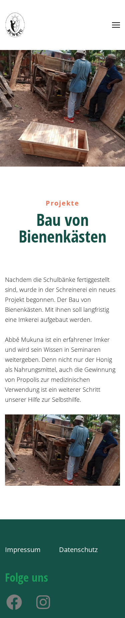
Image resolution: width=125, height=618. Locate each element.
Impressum (23, 549)
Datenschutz (78, 549)
